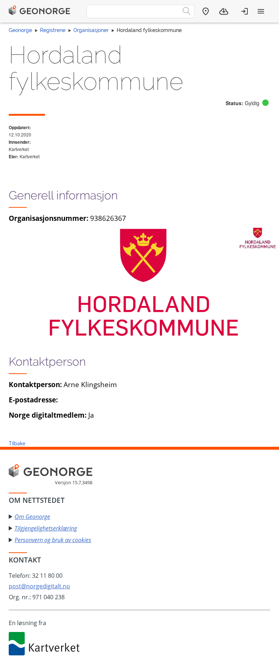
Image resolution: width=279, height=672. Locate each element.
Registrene (52, 30)
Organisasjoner (91, 30)
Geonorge (20, 30)
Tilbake (17, 443)
